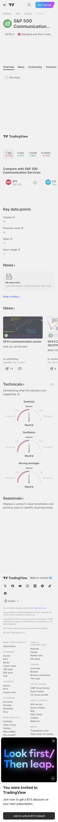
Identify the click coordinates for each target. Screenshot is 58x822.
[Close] (53, 740)
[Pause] (53, 778)
